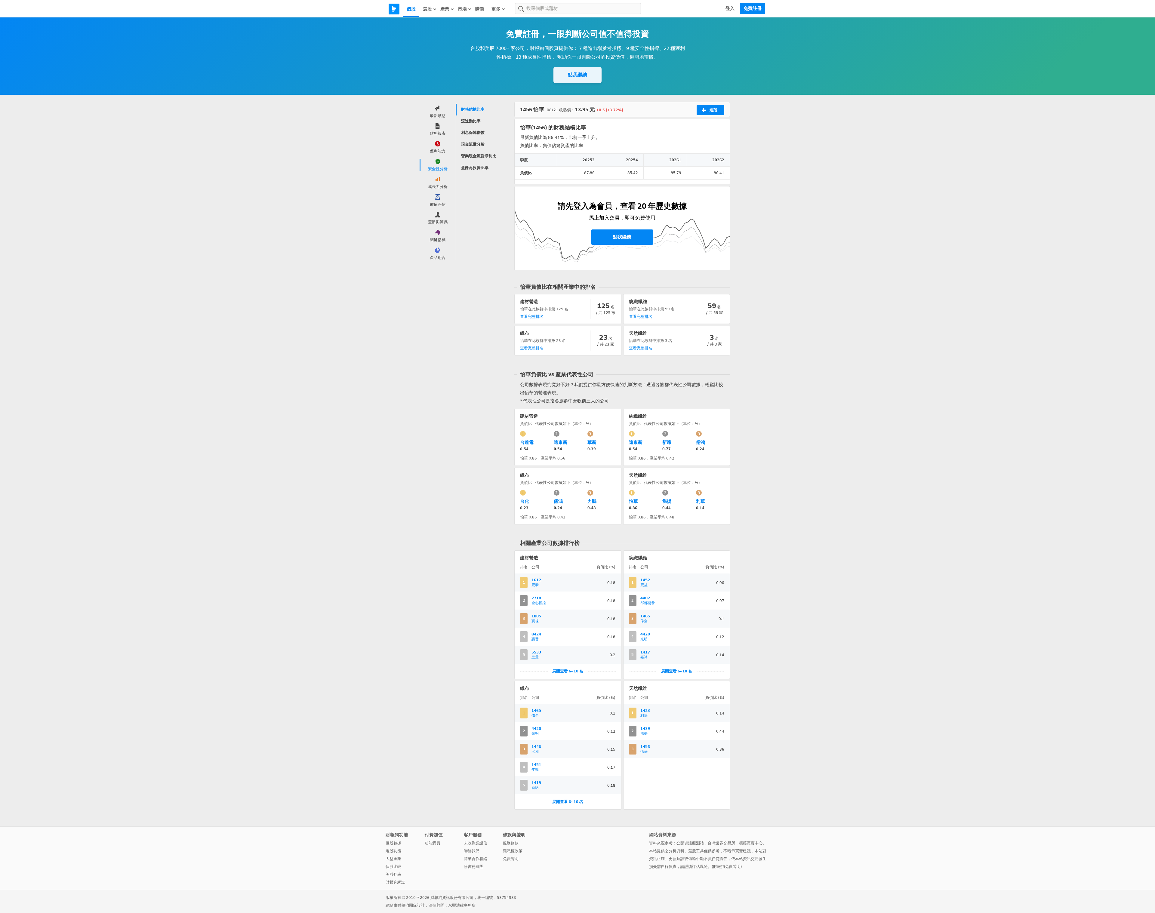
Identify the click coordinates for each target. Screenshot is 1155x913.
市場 (462, 9)
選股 (427, 9)
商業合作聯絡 (475, 858)
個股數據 (393, 843)
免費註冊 (753, 8)
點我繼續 (577, 75)
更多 (495, 9)
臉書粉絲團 (473, 866)
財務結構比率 (473, 109)
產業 (444, 9)
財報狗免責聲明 (727, 866)
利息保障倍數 (473, 132)
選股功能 (393, 851)
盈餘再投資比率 (474, 167)
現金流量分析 (473, 144)
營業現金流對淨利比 (478, 156)
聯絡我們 (471, 851)
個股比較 (393, 866)
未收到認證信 (475, 843)
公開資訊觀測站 (690, 843)
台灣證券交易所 (721, 843)
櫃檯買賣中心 (750, 843)
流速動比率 (471, 121)
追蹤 (713, 110)
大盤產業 (393, 858)
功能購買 (432, 843)
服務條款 (511, 843)
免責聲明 (511, 858)
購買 (479, 9)
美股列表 (393, 874)
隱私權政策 (512, 851)
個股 (411, 9)
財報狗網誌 (395, 882)
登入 (730, 8)
